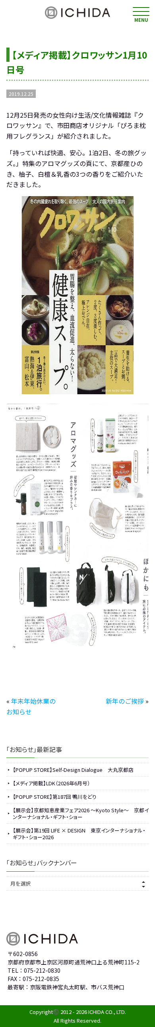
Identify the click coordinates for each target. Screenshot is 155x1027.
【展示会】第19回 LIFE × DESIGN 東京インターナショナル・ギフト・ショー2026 (79, 834)
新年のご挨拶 (125, 701)
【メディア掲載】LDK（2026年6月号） (51, 783)
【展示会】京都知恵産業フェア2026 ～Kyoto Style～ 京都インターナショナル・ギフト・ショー (81, 813)
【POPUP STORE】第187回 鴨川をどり (55, 796)
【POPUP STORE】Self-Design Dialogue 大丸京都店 (73, 769)
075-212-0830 (42, 970)
